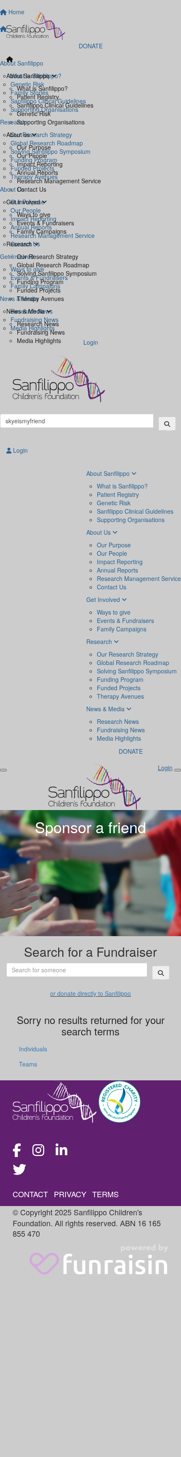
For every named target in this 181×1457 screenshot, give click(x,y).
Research (20, 244)
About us (19, 134)
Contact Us (31, 189)
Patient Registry (38, 96)
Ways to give (34, 214)
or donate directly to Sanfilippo (90, 993)
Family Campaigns (42, 231)
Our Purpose (34, 147)
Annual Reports (37, 172)
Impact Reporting (40, 164)
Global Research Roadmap (53, 265)
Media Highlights (39, 340)
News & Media (26, 311)
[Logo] (90, 25)
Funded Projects (39, 290)
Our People (32, 155)
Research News (38, 323)
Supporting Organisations (51, 122)
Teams (28, 1064)
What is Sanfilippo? (42, 88)
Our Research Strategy (47, 256)
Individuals (33, 1049)
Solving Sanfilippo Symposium (57, 273)
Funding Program (40, 281)
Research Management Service (59, 181)
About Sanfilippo (28, 75)
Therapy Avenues (40, 298)
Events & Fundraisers (45, 223)
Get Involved (24, 202)
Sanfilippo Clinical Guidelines (55, 105)
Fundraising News (41, 332)
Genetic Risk (34, 113)
